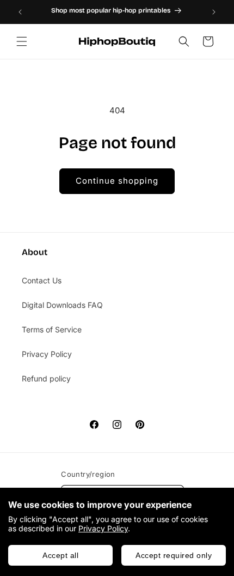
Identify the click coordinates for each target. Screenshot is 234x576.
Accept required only (174, 555)
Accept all (60, 555)
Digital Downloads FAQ (62, 305)
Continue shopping (117, 180)
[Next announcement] (214, 12)
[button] (22, 41)
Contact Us (41, 280)
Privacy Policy (103, 528)
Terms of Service (52, 329)
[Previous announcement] (20, 12)
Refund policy (46, 378)
